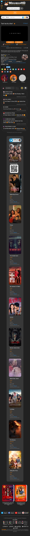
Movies (7, 17)
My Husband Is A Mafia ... (15, 286)
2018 (7, 46)
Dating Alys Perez (14, 470)
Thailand (14, 61)
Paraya (11, 225)
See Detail (25, 524)
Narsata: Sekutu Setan (15, 348)
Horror (11, 349)
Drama (11, 196)
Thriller (11, 257)
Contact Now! (22, 44)
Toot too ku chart (13, 163)
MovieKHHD (15, 519)
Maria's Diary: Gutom (14, 378)
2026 (11, 197)
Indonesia (15, 263)
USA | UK (14, 447)
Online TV (6, 526)
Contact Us (25, 526)
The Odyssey (13, 440)
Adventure (12, 441)
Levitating (12, 409)
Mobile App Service (14, 194)
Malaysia (14, 355)
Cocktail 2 (21, 502)
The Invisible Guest (14, 255)
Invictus (11, 317)
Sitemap (16, 528)
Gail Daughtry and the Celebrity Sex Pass (8, 503)
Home (3, 17)
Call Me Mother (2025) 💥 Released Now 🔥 (15, 128)
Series (11, 288)
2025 (11, 382)
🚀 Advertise (7, 44)
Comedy (6, 61)
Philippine (15, 232)
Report (26, 23)
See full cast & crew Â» (11, 60)
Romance (11, 318)
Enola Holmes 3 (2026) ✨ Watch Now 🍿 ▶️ (15, 115)
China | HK (15, 201)
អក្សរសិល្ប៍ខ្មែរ (18, 526)
